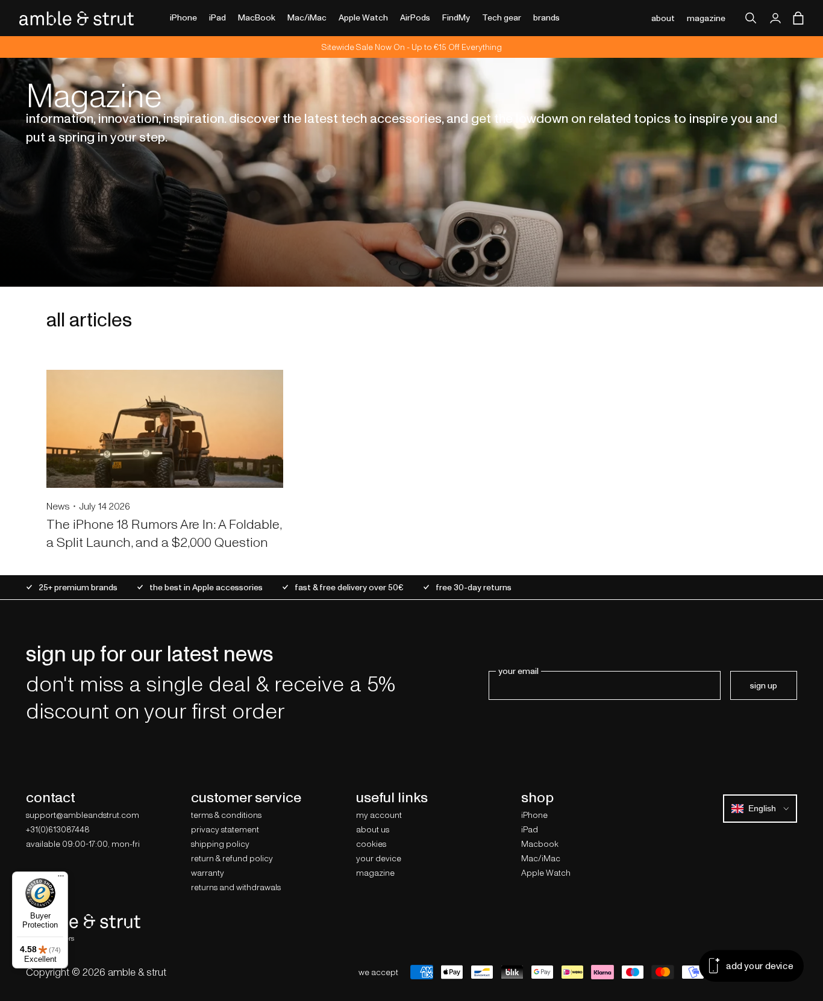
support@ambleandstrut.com (82, 815)
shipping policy (220, 844)
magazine (706, 18)
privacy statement (225, 829)
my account (379, 815)
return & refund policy (232, 858)
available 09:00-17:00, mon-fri (83, 844)
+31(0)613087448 (58, 829)
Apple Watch (546, 873)
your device (378, 858)
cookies (371, 844)
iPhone (534, 815)
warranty (207, 873)
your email (518, 671)
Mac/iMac (540, 858)
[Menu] (61, 879)
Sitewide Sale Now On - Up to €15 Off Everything (412, 47)
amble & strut (137, 972)
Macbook (540, 844)
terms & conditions (226, 815)
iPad (529, 829)
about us (372, 829)
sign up (763, 685)
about (663, 18)
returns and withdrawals (236, 887)
